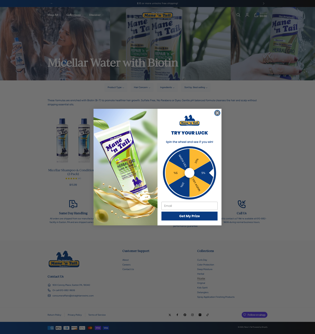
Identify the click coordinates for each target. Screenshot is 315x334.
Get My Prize (189, 216)
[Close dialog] (217, 113)
